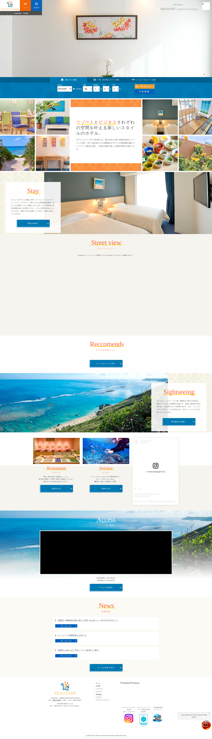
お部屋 (98, 686)
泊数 (84, 85)
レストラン (99, 689)
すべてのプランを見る (106, 363)
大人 (104, 85)
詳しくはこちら (66, 626)
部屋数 (95, 85)
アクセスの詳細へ (106, 587)
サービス (99, 691)
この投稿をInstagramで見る (156, 472)
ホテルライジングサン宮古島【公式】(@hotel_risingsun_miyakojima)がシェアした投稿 (164, 501)
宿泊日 (59, 85)
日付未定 (79, 89)
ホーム (98, 683)
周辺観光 (99, 694)
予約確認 (144, 91)
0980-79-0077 (57, 700)
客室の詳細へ (33, 223)
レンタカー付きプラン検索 (146, 80)
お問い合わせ (178, 4)
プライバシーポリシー (103, 700)
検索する (146, 86)
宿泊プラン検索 (71, 80)
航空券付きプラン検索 (110, 80)
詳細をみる (56, 488)
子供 (113, 85)
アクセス (99, 697)
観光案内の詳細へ (178, 422)
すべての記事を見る (106, 668)
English (25, 13)
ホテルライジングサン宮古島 (10, 5)
